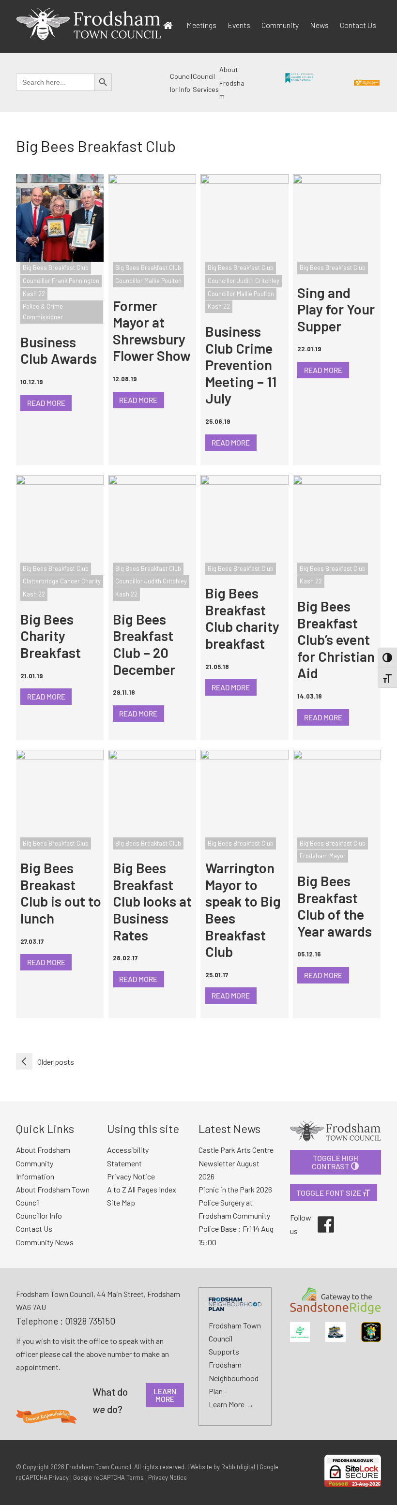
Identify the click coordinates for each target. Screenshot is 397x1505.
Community (280, 25)
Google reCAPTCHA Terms (108, 1477)
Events (239, 25)
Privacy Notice (167, 1477)
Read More (46, 402)
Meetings (201, 25)
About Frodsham (231, 82)
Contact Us (358, 25)
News (319, 25)
